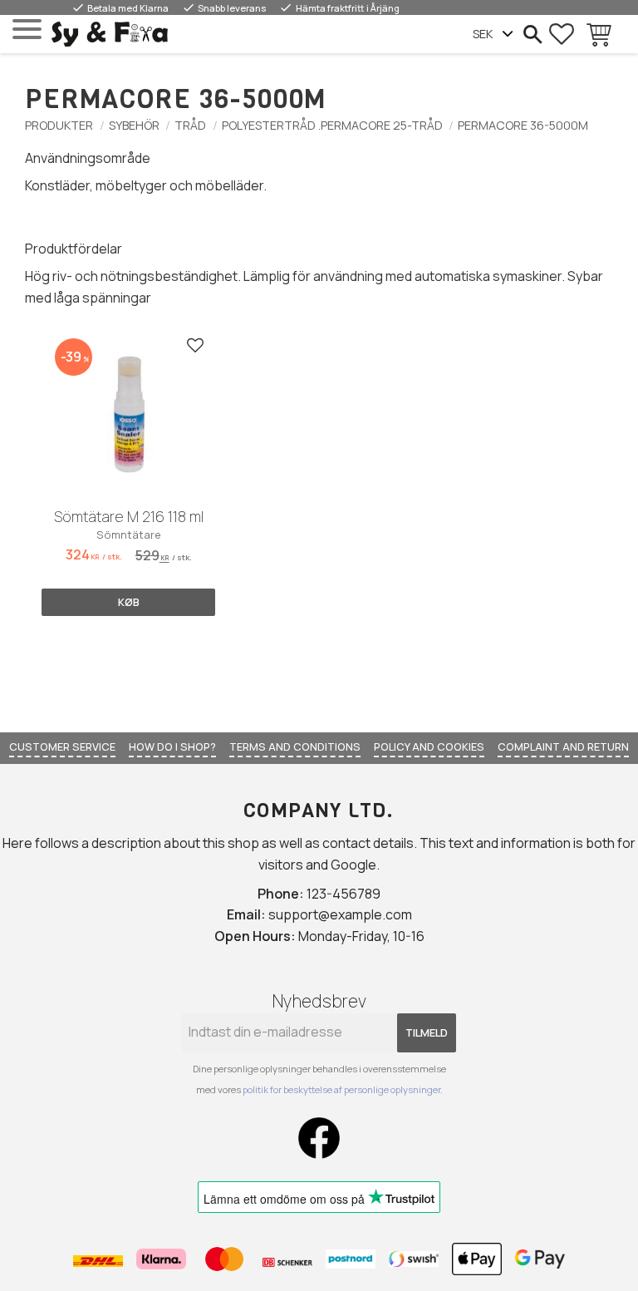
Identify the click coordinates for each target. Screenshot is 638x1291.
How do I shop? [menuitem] (172, 746)
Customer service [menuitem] (62, 746)
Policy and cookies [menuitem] (429, 746)
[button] (27, 29)
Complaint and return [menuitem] (563, 746)
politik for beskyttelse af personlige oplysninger (341, 1089)
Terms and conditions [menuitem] (295, 746)
